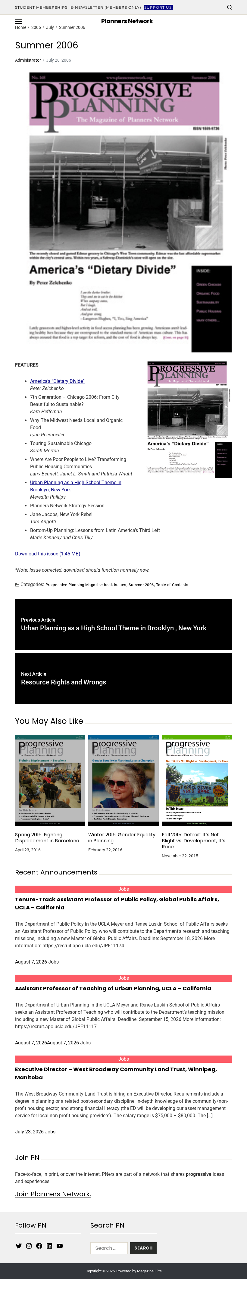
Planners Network (127, 21)
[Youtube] (59, 1246)
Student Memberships (41, 7)
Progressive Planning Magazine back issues (86, 584)
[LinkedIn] (49, 1246)
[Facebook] (39, 1246)
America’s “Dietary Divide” (57, 381)
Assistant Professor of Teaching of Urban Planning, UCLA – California (113, 988)
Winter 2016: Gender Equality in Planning (121, 838)
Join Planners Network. (53, 1194)
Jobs (123, 889)
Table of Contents (172, 584)
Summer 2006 (141, 584)
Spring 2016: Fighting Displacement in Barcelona (47, 838)
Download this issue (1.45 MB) (47, 554)
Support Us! (158, 7)
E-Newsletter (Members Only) (105, 7)
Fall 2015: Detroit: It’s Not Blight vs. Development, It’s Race (193, 841)
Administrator (28, 60)
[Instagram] (29, 1246)
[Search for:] (108, 1249)
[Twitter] (18, 1246)
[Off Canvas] (18, 21)
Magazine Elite (149, 1271)
